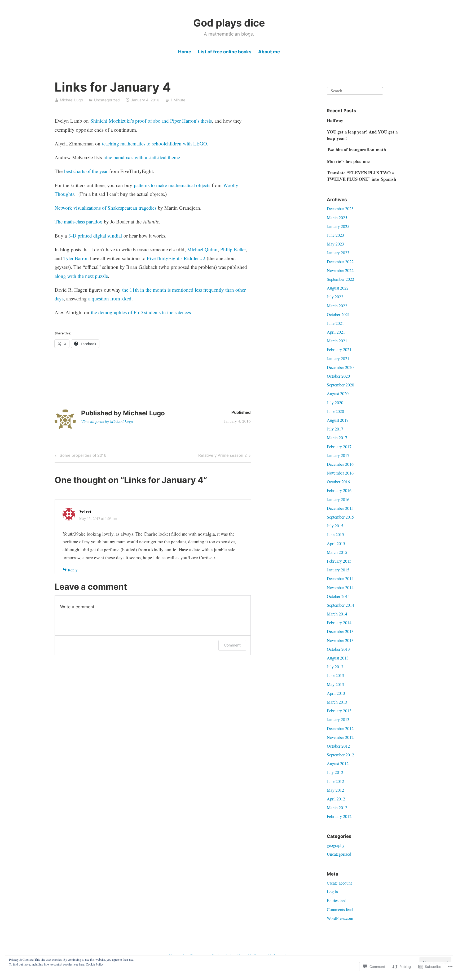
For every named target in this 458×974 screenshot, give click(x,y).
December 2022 (340, 261)
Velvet (85, 511)
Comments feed (340, 909)
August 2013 (338, 658)
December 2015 (340, 508)
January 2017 (338, 455)
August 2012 (338, 763)
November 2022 (340, 270)
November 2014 (340, 587)
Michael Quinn (202, 249)
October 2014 (338, 596)
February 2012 (339, 816)
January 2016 (338, 499)
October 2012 (338, 746)
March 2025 (337, 217)
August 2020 (338, 393)
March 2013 (337, 702)
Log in (332, 891)
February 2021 (339, 349)
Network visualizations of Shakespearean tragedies (105, 207)
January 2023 (338, 252)
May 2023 (335, 244)
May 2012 (335, 790)
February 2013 (339, 710)
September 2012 (340, 754)
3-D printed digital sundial (95, 235)
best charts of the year (86, 171)
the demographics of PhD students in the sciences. (141, 312)
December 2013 (340, 631)
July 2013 (335, 666)
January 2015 (338, 569)
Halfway (335, 120)
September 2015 (340, 517)
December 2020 (340, 367)
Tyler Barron (76, 258)
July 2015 (335, 525)
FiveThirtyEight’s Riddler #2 (176, 258)
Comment (232, 645)
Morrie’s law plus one (348, 161)
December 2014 (340, 578)
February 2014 (339, 622)
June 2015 (335, 534)
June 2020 (335, 411)
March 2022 (337, 305)
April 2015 (336, 543)
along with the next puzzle (81, 276)
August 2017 (338, 420)
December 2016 (340, 464)
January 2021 (338, 358)
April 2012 (336, 798)
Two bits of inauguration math (356, 149)
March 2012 (337, 807)
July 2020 (335, 402)
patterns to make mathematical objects (172, 185)
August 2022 (338, 288)
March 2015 (337, 552)
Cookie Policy (95, 964)
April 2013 (336, 693)
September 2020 (340, 384)
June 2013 (335, 675)
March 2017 (337, 437)
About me (269, 51)
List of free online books (225, 51)
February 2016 (339, 490)
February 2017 (339, 446)
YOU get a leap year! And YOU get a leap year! (362, 134)
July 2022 (335, 296)
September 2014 (340, 605)
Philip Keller (233, 249)
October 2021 (338, 314)
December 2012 (340, 728)
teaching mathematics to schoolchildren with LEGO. (155, 143)
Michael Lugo (71, 100)
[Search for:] (355, 90)
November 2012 (340, 737)
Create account (339, 883)
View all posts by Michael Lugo (107, 421)
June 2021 (335, 323)
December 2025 (340, 208)
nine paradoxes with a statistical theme (141, 157)
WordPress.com (340, 918)
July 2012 (335, 772)
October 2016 (338, 481)
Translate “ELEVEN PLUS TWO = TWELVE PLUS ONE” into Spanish (361, 175)
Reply (73, 569)
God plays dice (229, 23)
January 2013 (338, 719)
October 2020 (338, 376)
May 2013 (335, 684)
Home (184, 51)
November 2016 (340, 473)
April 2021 (336, 332)
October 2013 (338, 649)
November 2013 (340, 640)
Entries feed (336, 900)
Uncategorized (107, 100)
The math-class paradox (78, 221)
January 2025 (338, 226)
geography (336, 845)
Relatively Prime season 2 (222, 456)
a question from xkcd (109, 298)
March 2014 (337, 614)
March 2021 (337, 340)
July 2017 (335, 429)
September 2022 (340, 279)
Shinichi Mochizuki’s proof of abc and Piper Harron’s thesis (151, 120)
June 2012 (335, 781)
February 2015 (339, 561)
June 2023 (335, 235)
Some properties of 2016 (80, 456)
